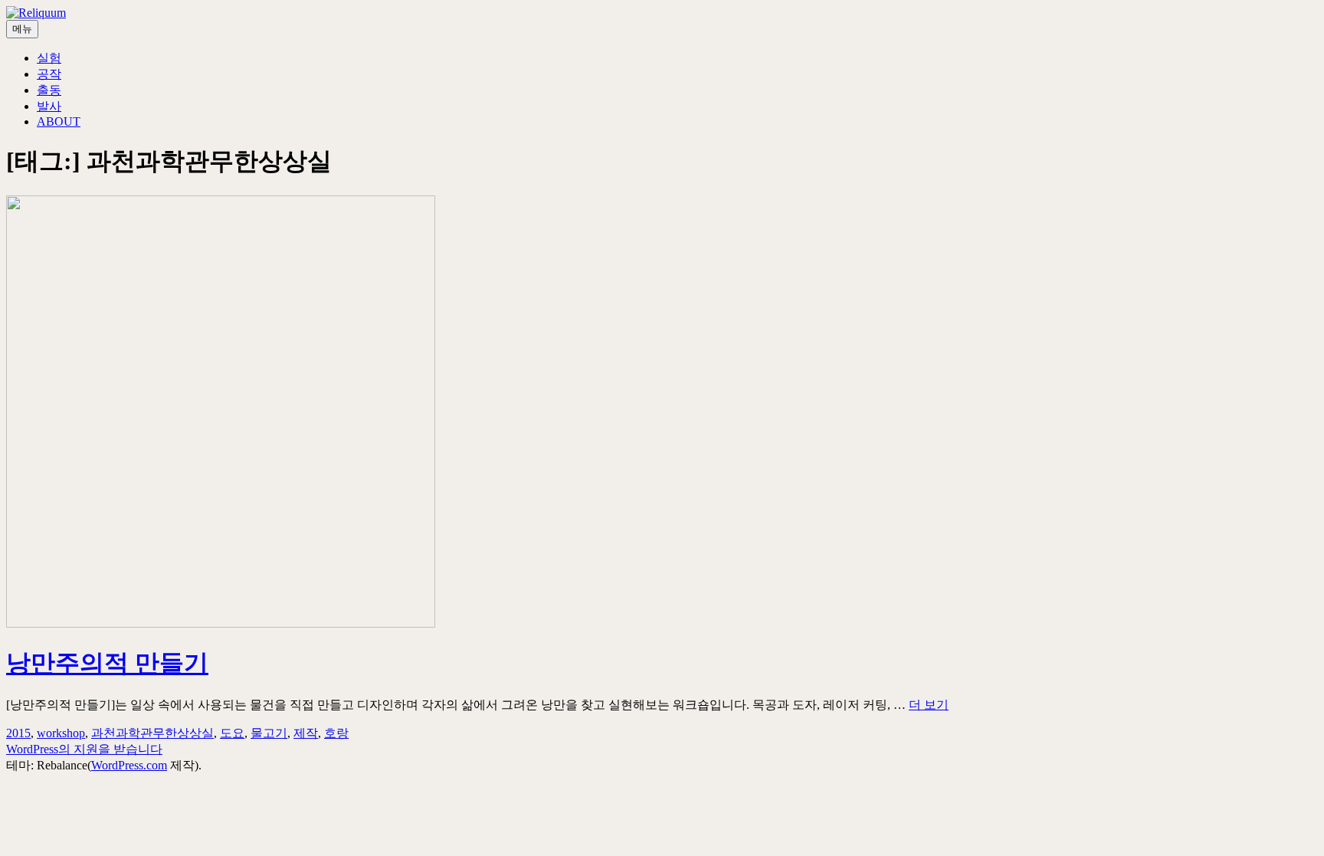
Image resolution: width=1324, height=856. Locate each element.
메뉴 (22, 28)
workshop (61, 733)
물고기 (269, 733)
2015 (18, 733)
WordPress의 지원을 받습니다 (84, 749)
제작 (305, 733)
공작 (49, 73)
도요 (232, 733)
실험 (49, 57)
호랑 (336, 733)
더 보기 (929, 704)
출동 (49, 90)
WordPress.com (129, 765)
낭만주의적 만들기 (107, 663)
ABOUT (58, 121)
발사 (49, 106)
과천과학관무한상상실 (152, 733)
